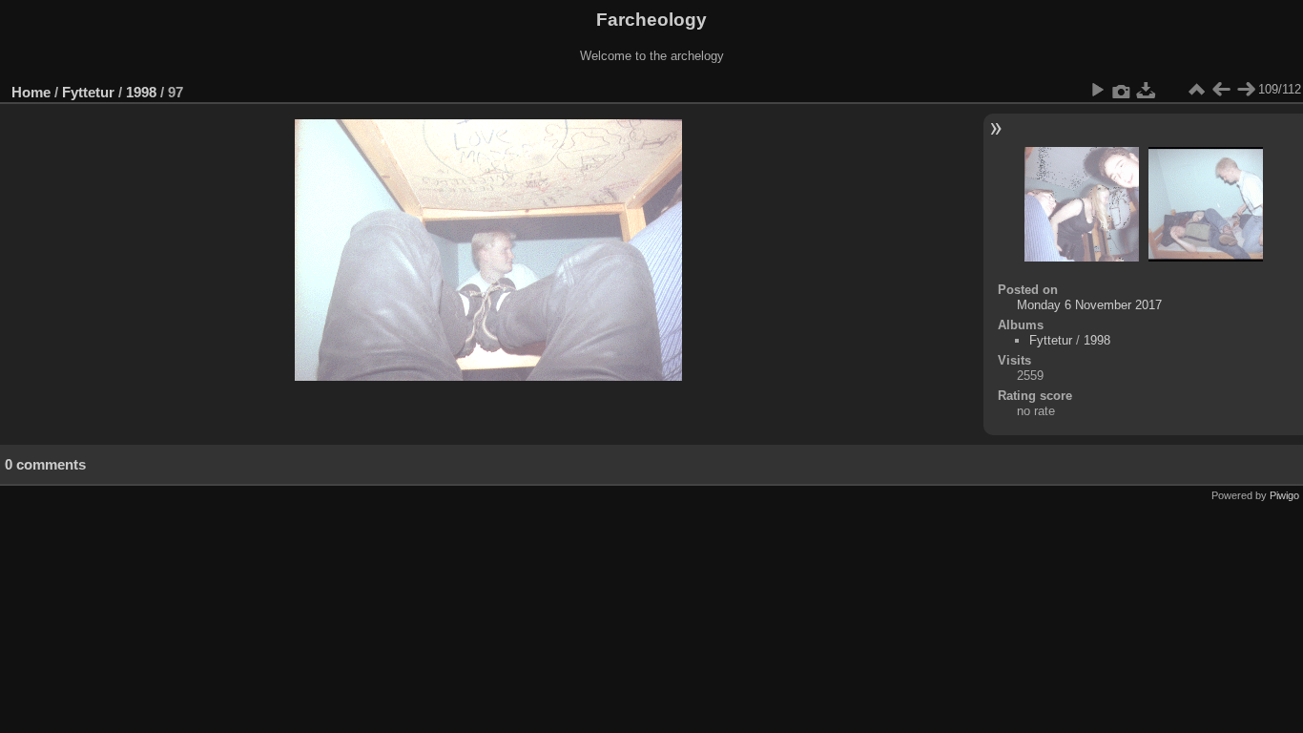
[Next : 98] (1245, 89)
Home (31, 92)
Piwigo (1284, 495)
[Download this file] (1146, 89)
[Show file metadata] (1121, 89)
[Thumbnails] (1196, 89)
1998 (141, 92)
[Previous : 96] (1221, 89)
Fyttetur (88, 92)
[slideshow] (1097, 89)
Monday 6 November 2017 (1089, 305)
